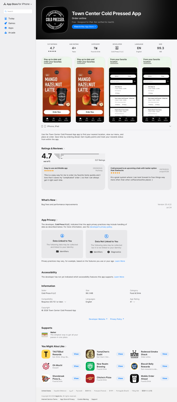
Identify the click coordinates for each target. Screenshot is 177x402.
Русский (79, 391)
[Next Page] (174, 89)
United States (46, 391)
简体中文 (88, 391)
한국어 (111, 391)
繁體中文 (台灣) (147, 391)
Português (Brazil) (122, 391)
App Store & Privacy (67, 399)
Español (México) (60, 391)
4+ (131, 302)
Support (94, 399)
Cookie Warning (83, 399)
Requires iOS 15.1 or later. (52, 302)
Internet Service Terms (49, 399)
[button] (18, 18)
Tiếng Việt (135, 391)
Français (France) (100, 391)
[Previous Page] (39, 89)
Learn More (120, 261)
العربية (71, 391)
